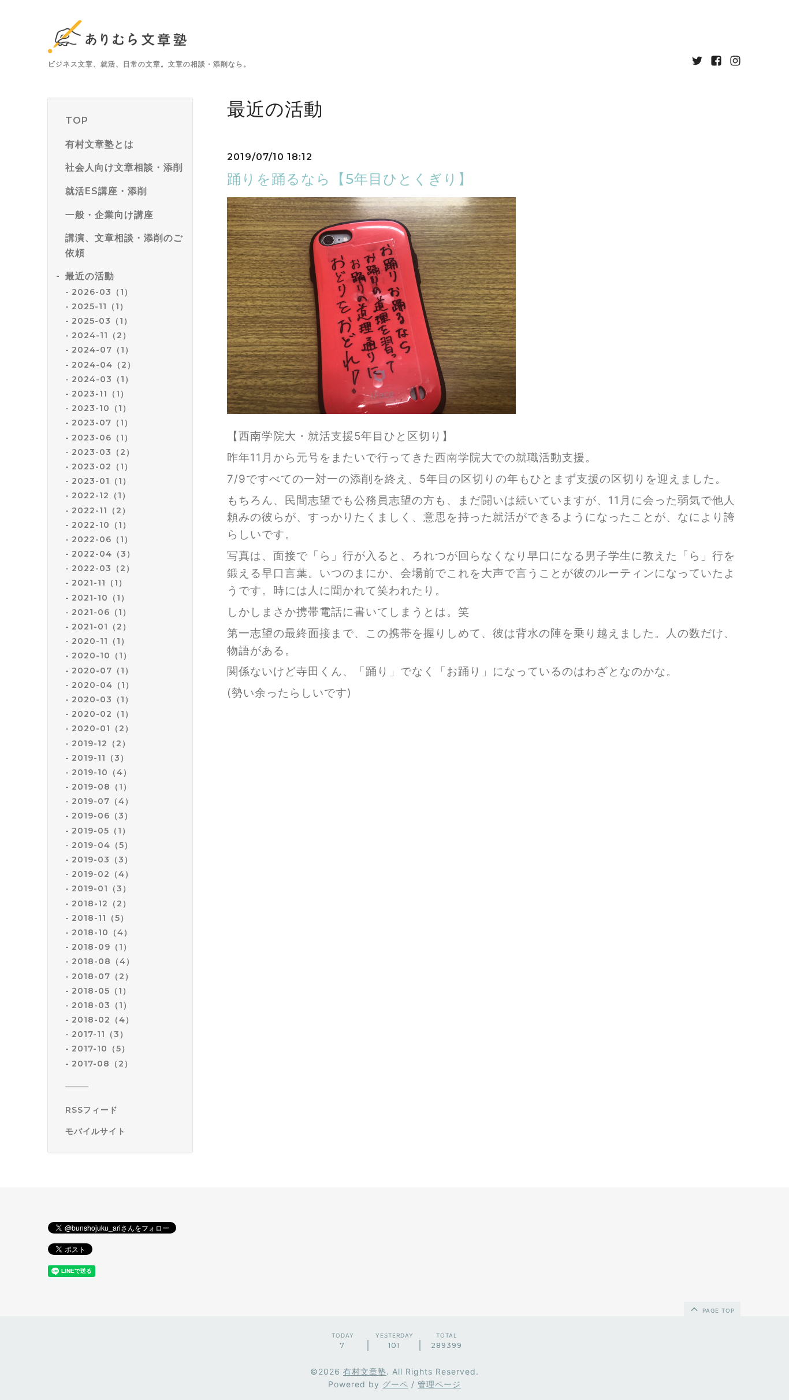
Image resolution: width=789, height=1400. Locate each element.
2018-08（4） (103, 961)
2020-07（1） (102, 670)
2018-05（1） (101, 991)
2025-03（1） (102, 321)
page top (717, 1310)
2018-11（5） (100, 918)
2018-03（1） (102, 1005)
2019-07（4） (102, 801)
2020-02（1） (102, 714)
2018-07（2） (102, 976)
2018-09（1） (102, 947)
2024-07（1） (102, 350)
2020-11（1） (100, 641)
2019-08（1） (102, 787)
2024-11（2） (101, 335)
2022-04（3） (103, 554)
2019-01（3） (101, 888)
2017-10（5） (101, 1048)
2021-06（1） (101, 612)
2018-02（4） (103, 1019)
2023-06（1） (102, 437)
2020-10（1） (102, 655)
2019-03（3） (102, 859)
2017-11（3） (100, 1034)
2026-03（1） (102, 292)
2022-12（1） (101, 495)
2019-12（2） (101, 743)
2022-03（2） (103, 568)
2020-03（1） (102, 699)
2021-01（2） (101, 626)
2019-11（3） (100, 758)
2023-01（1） (101, 481)
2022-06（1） (102, 539)
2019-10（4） (102, 772)
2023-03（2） (103, 452)
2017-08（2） (102, 1063)
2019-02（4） (102, 874)
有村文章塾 (364, 1371)
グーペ (395, 1384)
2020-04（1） (103, 685)
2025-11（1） (100, 306)
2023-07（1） (102, 422)
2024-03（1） (102, 379)
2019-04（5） (102, 845)
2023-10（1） (101, 408)
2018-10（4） (102, 932)
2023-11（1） (100, 393)
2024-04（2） (104, 365)
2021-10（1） (100, 597)
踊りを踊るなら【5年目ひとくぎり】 (349, 179)
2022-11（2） (101, 510)
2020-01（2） (102, 728)
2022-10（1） (101, 525)
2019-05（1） (101, 830)
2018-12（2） (101, 903)
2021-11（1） (99, 582)
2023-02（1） (102, 466)
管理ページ (439, 1384)
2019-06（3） (102, 815)
